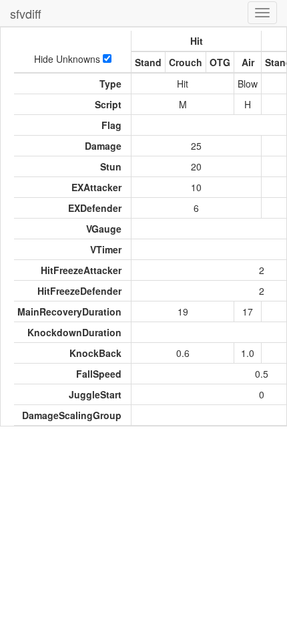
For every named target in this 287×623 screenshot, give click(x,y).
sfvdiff (25, 13)
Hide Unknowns (68, 59)
